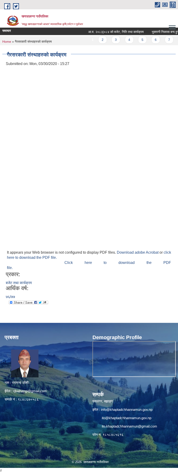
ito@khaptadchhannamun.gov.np (126, 418)
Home (6, 41)
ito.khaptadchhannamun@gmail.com (129, 426)
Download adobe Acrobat (138, 252)
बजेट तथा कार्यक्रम (19, 283)
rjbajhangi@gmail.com (30, 391)
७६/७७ (10, 297)
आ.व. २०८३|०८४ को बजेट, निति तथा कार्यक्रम (110, 32)
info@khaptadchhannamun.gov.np (127, 409)
